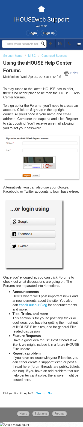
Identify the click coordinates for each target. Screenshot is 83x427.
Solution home (13, 55)
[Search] (44, 43)
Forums (59, 413)
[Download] (33, 214)
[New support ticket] (50, 43)
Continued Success (55, 55)
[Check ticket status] (60, 43)
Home (23, 413)
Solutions (41, 413)
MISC (32, 55)
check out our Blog (33, 305)
